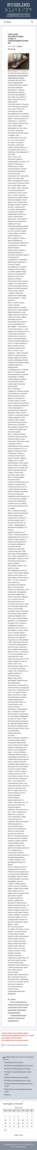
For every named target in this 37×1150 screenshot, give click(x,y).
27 (18, 1126)
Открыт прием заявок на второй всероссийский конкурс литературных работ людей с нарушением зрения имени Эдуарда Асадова (18, 1007)
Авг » (21, 1135)
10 (5, 1120)
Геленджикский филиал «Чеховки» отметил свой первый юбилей (17, 1018)
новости (13, 999)
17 (5, 1123)
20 (18, 1123)
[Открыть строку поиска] (32, 22)
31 (5, 1130)
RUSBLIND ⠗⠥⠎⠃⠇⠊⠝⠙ (18, 7)
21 (23, 1123)
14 (23, 1120)
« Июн (16, 1135)
